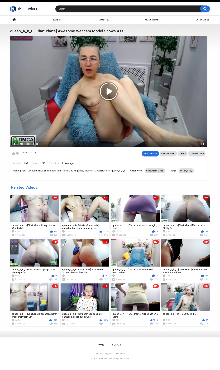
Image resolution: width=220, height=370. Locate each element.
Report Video (168, 153)
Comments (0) (197, 153)
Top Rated (103, 19)
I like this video (13, 153)
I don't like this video (17, 153)
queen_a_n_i (186, 171)
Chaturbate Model (155, 171)
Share (182, 153)
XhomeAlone (106, 359)
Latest (57, 19)
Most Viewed (152, 19)
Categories (202, 19)
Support (117, 344)
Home (14, 20)
